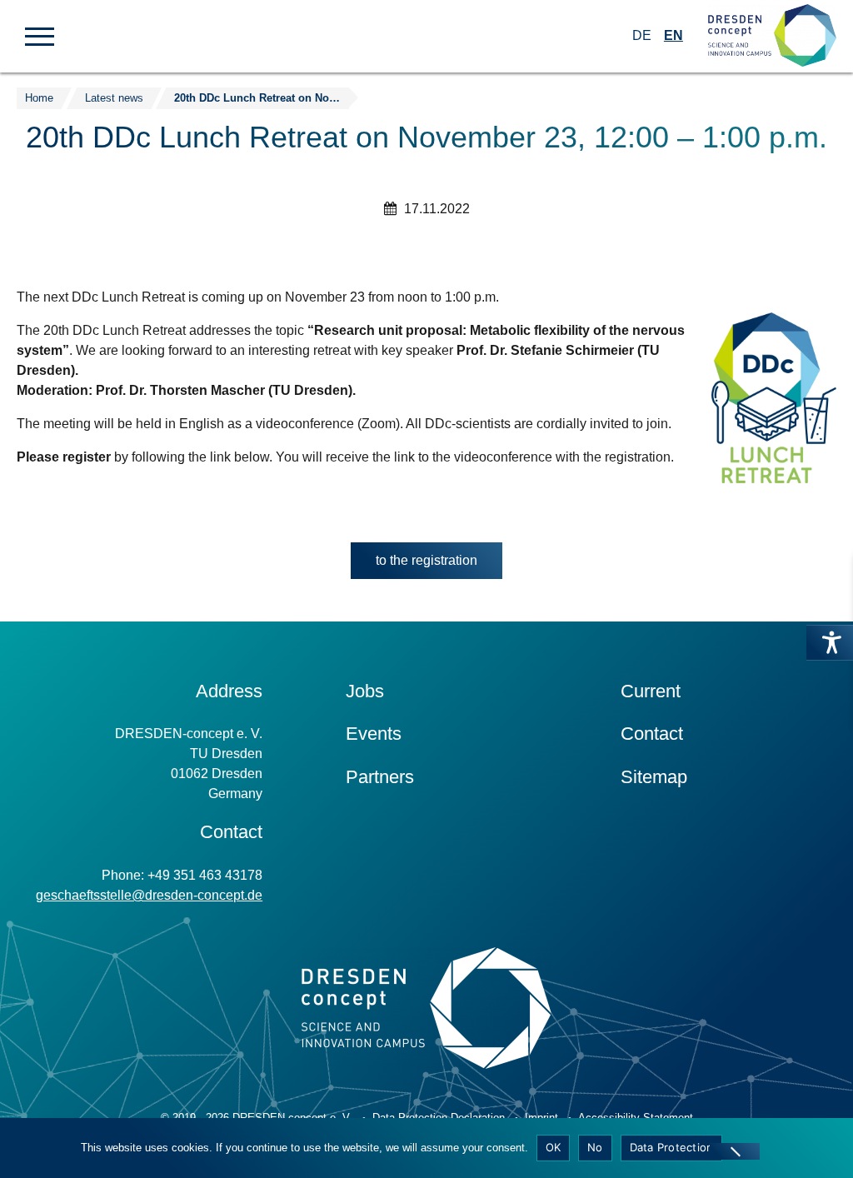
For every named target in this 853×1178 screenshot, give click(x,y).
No (595, 1147)
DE (641, 35)
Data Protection (672, 1147)
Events (374, 733)
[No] (735, 1151)
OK (553, 1147)
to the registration (439, 565)
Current (651, 691)
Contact (652, 733)
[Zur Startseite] (772, 36)
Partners (380, 776)
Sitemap (654, 776)
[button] (39, 35)
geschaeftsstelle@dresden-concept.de (149, 895)
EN (673, 35)
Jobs (365, 691)
